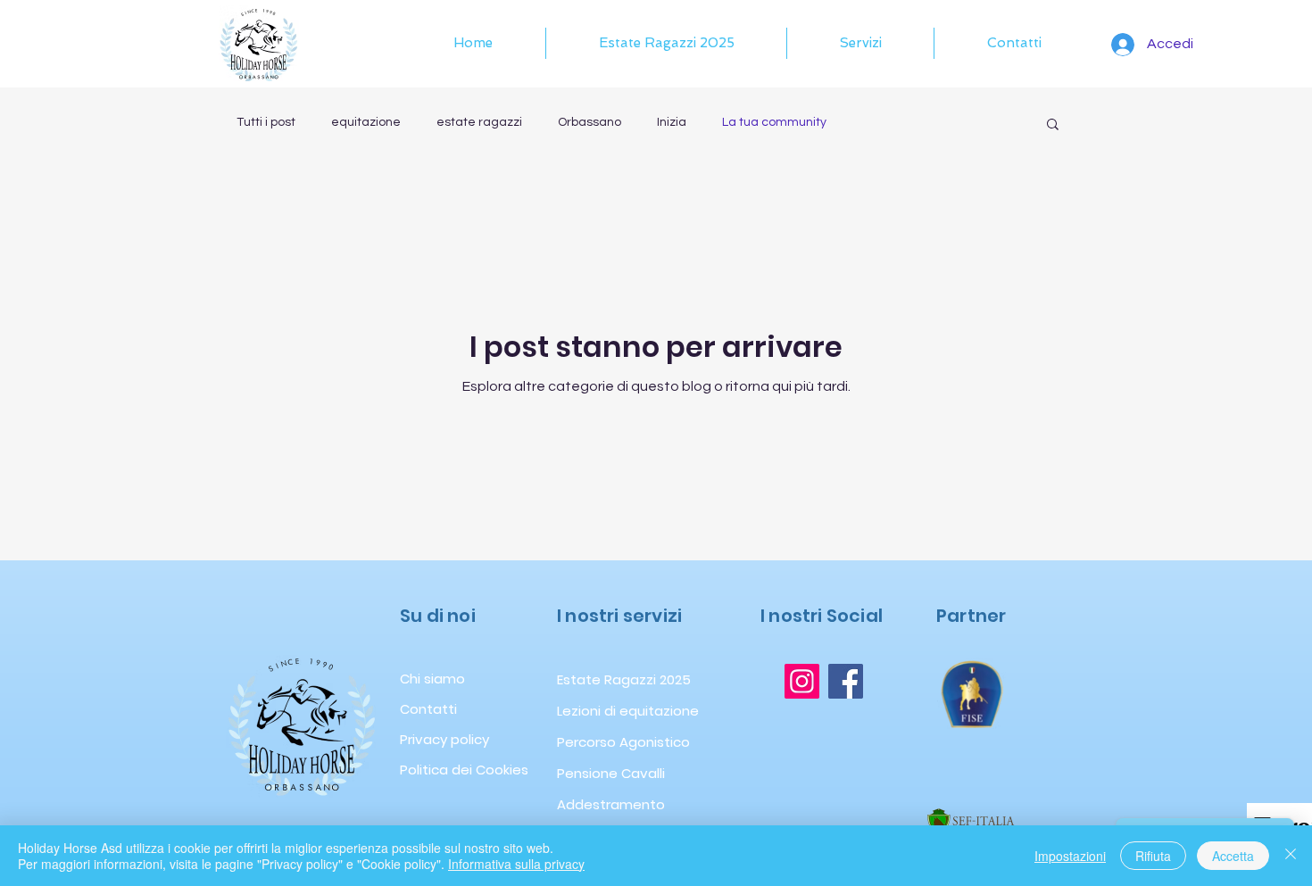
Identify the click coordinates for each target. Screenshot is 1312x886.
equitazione (366, 122)
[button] (860, 43)
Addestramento (596, 804)
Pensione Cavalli (596, 773)
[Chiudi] (1290, 856)
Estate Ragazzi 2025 (596, 679)
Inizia (671, 122)
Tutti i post (266, 122)
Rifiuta (1153, 856)
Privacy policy (444, 739)
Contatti (428, 709)
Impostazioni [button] (1070, 856)
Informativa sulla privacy (516, 864)
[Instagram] (802, 681)
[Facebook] (845, 681)
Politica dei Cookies (458, 769)
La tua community (774, 122)
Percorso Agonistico (596, 742)
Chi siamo (432, 678)
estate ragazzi (479, 122)
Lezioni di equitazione (596, 710)
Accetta (1233, 856)
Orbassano (589, 122)
